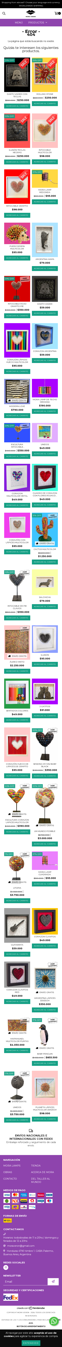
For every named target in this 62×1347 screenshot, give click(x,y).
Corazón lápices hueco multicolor (17, 360)
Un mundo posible (44, 831)
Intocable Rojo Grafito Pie (17, 304)
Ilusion (45, 655)
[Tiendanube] (31, 1309)
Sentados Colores (17, 710)
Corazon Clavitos (45, 936)
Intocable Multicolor (45, 151)
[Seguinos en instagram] (5, 1267)
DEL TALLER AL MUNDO (40, 1180)
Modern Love (17, 406)
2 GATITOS (45, 706)
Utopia (17, 888)
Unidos (45, 444)
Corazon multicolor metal (17, 494)
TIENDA (36, 1165)
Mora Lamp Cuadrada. (44, 873)
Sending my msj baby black (44, 765)
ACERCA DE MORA (42, 1172)
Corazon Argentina (45, 351)
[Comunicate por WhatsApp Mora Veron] (54, 1321)
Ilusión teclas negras (17, 151)
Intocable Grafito (17, 206)
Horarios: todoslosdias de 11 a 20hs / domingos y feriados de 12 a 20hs (31, 1239)
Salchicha (45, 597)
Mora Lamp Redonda (44, 191)
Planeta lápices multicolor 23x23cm (45, 1108)
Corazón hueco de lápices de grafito (17, 765)
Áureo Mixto (17, 662)
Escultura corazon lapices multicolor (17, 821)
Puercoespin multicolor (17, 247)
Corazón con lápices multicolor (17, 541)
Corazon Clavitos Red (17, 990)
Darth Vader (44, 304)
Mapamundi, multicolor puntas (17, 1039)
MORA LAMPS (12, 1165)
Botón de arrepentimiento (31, 1326)
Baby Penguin (45, 1054)
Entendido (31, 1343)
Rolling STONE (45, 94)
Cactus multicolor (45, 549)
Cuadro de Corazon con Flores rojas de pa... (45, 494)
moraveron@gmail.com (21, 1245)
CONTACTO (10, 1178)
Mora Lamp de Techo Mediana (45, 400)
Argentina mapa (45, 259)
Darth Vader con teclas (17, 95)
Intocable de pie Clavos (17, 607)
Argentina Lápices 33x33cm (44, 999)
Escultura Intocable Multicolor (17, 445)
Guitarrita (17, 945)
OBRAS (7, 1172)
